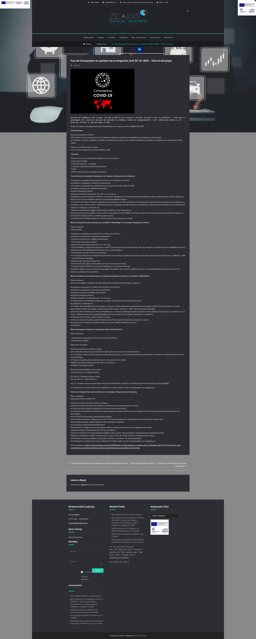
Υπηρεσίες (123, 37)
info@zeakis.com (111, 2)
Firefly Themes (140, 636)
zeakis (77, 65)
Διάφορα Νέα (101, 44)
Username (73, 551)
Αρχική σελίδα (89, 37)
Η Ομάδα (111, 37)
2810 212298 (95, 2)
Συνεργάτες (155, 37)
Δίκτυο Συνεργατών (75, 537)
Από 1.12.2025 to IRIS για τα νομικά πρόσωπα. (85, 596)
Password (73, 561)
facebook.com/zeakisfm (119, 558)
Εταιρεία (101, 37)
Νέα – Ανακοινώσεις (139, 37)
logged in (84, 485)
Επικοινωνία (168, 37)
